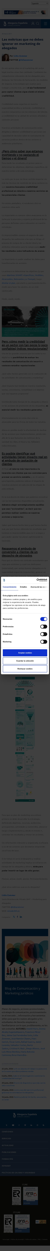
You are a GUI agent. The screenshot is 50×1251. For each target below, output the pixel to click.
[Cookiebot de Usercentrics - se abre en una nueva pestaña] (36, 580)
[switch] (43, 627)
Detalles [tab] (23, 587)
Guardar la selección (25, 661)
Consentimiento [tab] (9, 587)
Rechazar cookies (25, 669)
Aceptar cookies (25, 653)
